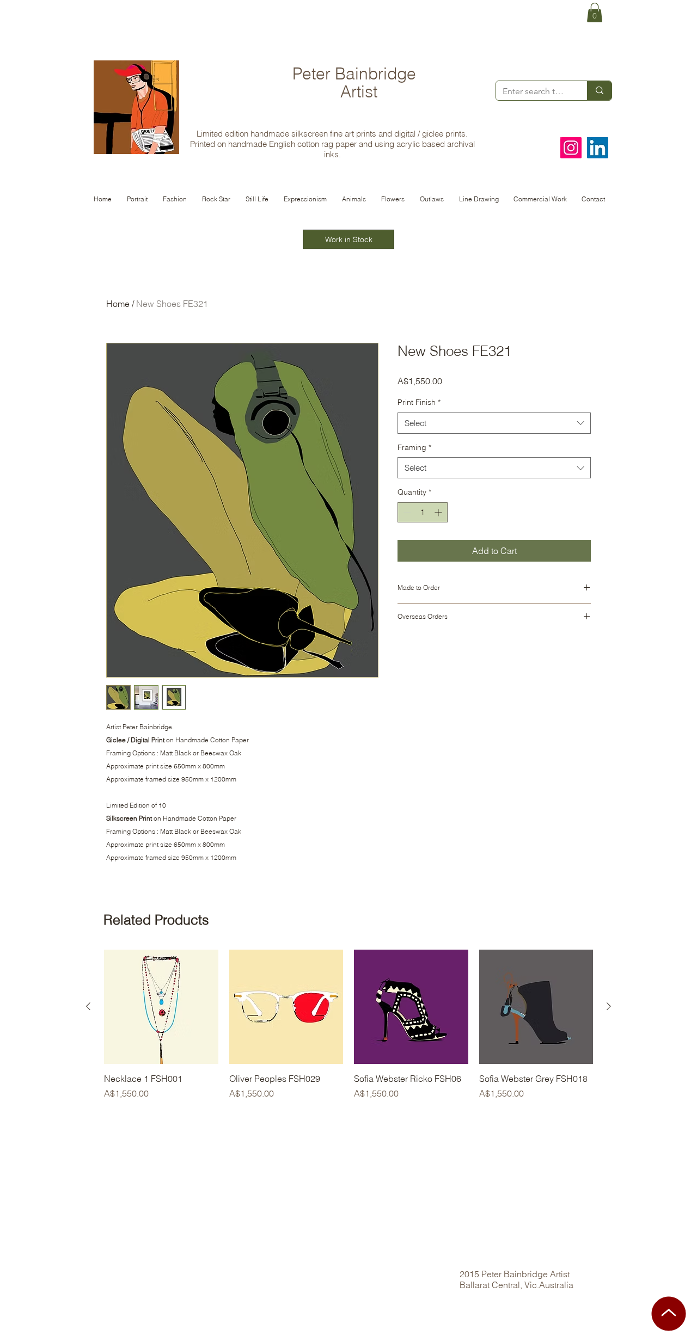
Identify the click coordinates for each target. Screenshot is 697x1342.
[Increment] (439, 512)
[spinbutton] (422, 512)
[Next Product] (608, 1006)
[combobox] (494, 423)
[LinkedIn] (597, 147)
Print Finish (419, 402)
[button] (594, 12)
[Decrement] (406, 512)
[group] (348, 1030)
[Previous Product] (88, 1006)
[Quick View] (161, 1007)
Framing (414, 447)
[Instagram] (571, 147)
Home (118, 303)
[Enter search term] (599, 90)
